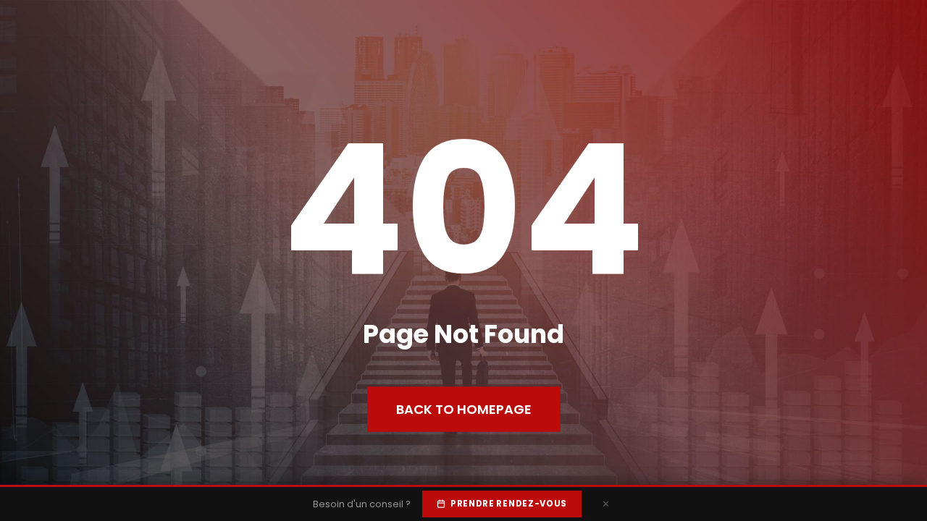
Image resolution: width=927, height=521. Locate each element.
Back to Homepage (464, 409)
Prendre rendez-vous (508, 503)
